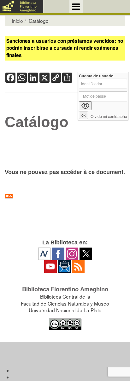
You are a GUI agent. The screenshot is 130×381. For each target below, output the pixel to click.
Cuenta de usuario (96, 76)
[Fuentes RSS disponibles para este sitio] (65, 196)
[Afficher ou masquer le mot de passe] (85, 105)
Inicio (17, 20)
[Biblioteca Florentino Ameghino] (21, 6)
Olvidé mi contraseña (109, 116)
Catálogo (36, 122)
